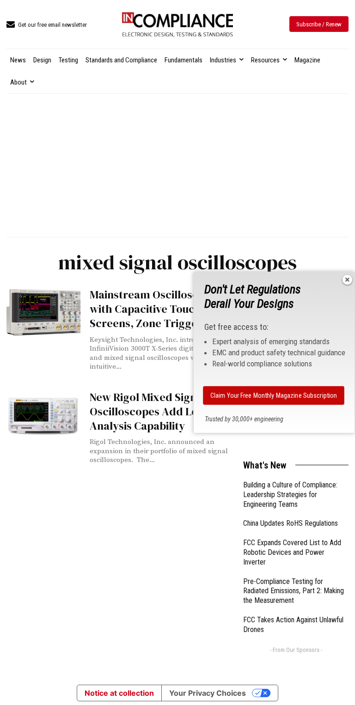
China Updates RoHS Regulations (290, 523)
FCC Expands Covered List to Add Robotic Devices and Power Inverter (292, 552)
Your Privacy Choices (207, 693)
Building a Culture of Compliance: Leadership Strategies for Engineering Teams (290, 494)
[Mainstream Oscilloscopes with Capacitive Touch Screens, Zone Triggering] (43, 311)
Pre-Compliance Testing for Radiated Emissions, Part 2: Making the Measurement (293, 591)
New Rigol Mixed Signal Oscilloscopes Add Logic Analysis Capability (151, 411)
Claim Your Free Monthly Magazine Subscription (274, 395)
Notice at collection (119, 693)
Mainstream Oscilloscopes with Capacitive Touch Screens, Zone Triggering (156, 309)
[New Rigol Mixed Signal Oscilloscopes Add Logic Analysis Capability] (43, 414)
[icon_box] (46, 25)
